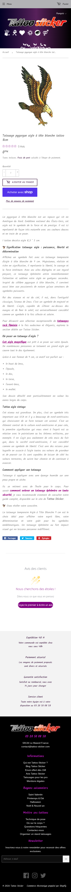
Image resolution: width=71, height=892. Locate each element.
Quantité (6, 166)
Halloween (35, 802)
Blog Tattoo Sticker (35, 766)
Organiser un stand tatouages (35, 834)
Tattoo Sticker (17, 886)
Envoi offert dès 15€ (35, 770)
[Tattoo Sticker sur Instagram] (35, 877)
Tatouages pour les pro (35, 777)
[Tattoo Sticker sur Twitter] (43, 877)
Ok (66, 859)
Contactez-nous (35, 830)
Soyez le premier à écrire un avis (35, 605)
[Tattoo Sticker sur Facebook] (26, 877)
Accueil (5, 52)
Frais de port (24, 158)
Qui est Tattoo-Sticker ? (35, 762)
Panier (65, 4)
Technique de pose (35, 819)
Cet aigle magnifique (14, 342)
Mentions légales (35, 781)
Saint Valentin (35, 794)
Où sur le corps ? (36, 823)
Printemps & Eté (35, 798)
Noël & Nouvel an (35, 805)
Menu (9, 4)
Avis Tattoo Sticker (35, 773)
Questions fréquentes (35, 826)
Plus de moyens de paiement (20, 201)
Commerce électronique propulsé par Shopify (46, 886)
